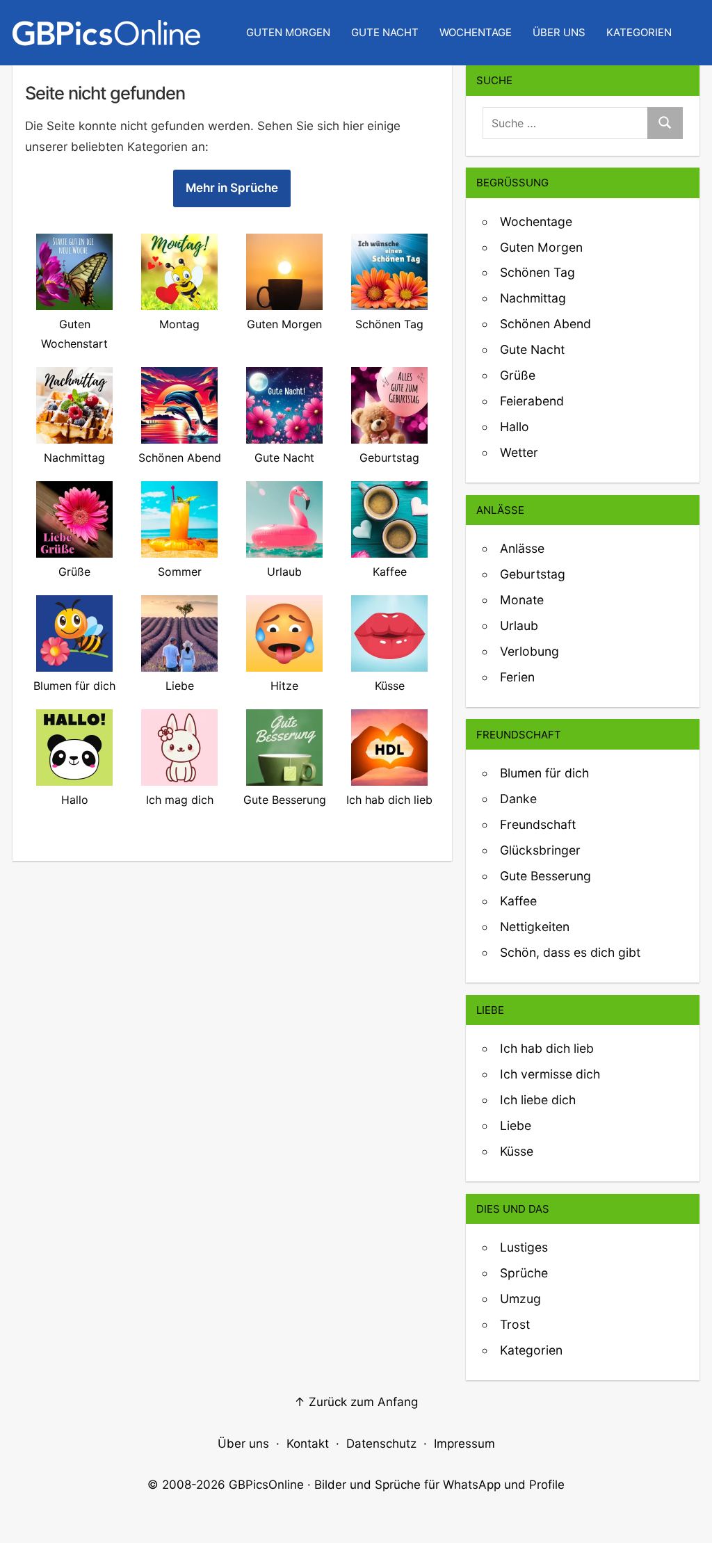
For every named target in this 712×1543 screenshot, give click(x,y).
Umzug (520, 1298)
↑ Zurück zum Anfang (356, 1402)
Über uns (559, 32)
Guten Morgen (288, 32)
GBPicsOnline (266, 1485)
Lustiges (524, 1247)
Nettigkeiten (534, 926)
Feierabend (532, 401)
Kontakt (307, 1444)
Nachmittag (533, 298)
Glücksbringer (540, 850)
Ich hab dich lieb (547, 1048)
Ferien (517, 677)
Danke (518, 798)
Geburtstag (532, 574)
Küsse (516, 1151)
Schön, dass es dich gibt (570, 952)
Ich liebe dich (538, 1099)
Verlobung (529, 651)
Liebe (515, 1125)
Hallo (514, 426)
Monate (522, 599)
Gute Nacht (385, 32)
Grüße (517, 375)
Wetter (519, 452)
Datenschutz (381, 1444)
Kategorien (639, 32)
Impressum (464, 1444)
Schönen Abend (545, 323)
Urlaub (519, 625)
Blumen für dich (544, 773)
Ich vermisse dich (550, 1074)
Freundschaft (538, 824)
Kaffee (518, 901)
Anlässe (522, 548)
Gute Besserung (545, 876)
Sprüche (524, 1273)
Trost (515, 1324)
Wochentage (475, 32)
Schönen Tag (537, 272)
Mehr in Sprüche (232, 188)
